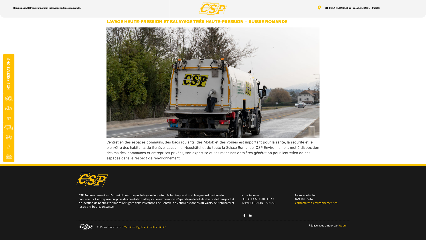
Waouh (343, 225)
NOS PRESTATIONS (8, 74)
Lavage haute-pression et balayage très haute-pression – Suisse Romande (196, 21)
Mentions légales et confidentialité (145, 227)
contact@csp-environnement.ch (316, 203)
